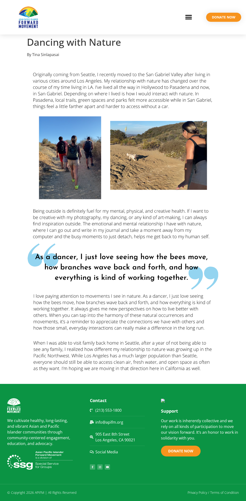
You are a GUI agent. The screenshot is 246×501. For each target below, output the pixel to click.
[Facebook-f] (92, 467)
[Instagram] (100, 467)
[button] (188, 17)
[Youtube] (107, 467)
